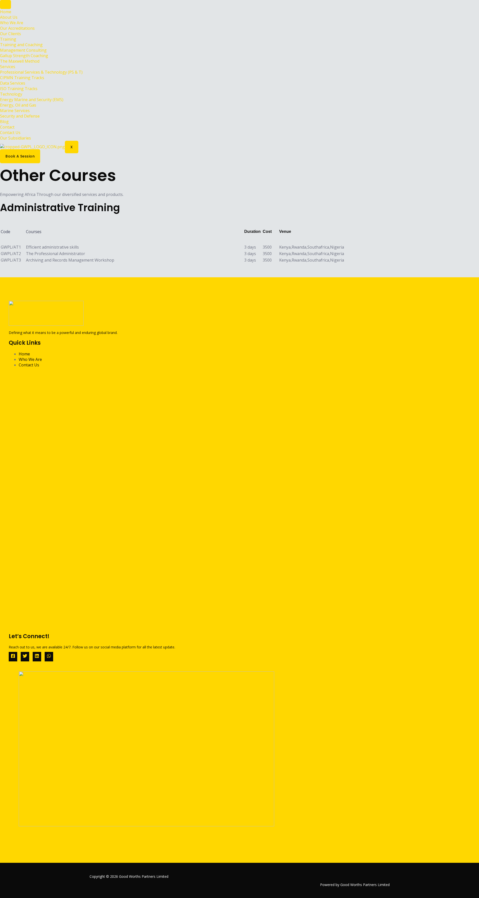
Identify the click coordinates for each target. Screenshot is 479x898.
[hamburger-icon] (5, 4)
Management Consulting (23, 50)
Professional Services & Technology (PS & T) (41, 72)
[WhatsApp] (49, 656)
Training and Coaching (21, 44)
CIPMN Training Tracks (22, 77)
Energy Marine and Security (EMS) (31, 99)
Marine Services (15, 110)
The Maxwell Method (19, 61)
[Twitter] (25, 656)
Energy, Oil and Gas (18, 105)
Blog (4, 121)
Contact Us (10, 132)
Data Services (12, 83)
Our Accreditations (17, 28)
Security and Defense (20, 116)
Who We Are (11, 22)
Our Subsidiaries (15, 138)
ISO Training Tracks (18, 88)
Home (5, 11)
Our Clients (10, 33)
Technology (11, 94)
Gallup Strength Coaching (24, 55)
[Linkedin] (37, 656)
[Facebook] (13, 656)
